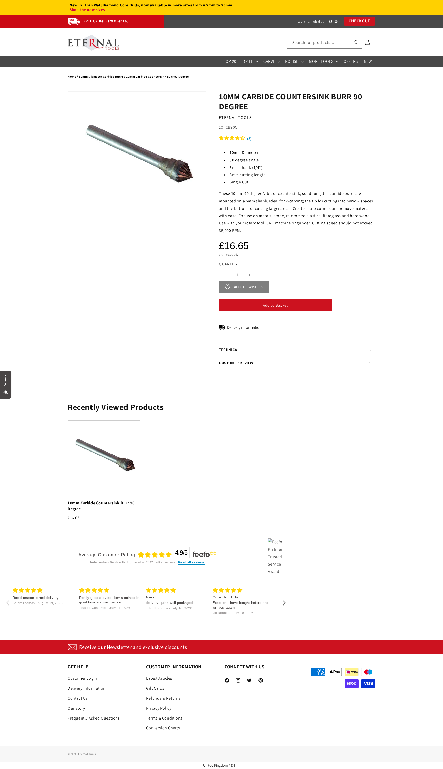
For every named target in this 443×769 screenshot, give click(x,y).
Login (301, 21)
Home (72, 76)
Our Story (76, 708)
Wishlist (318, 21)
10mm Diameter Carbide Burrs (101, 76)
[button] (324, 43)
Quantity (228, 264)
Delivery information (244, 327)
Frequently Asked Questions (94, 718)
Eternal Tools (87, 754)
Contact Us (78, 698)
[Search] (356, 42)
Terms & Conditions (164, 718)
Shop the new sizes (87, 9)
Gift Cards (155, 688)
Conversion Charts (163, 728)
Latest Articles (159, 678)
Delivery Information (87, 688)
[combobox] (324, 42)
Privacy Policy (158, 708)
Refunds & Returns (163, 698)
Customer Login (82, 678)
